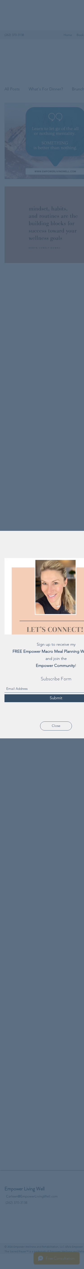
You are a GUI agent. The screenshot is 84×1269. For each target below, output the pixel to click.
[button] (56, 726)
